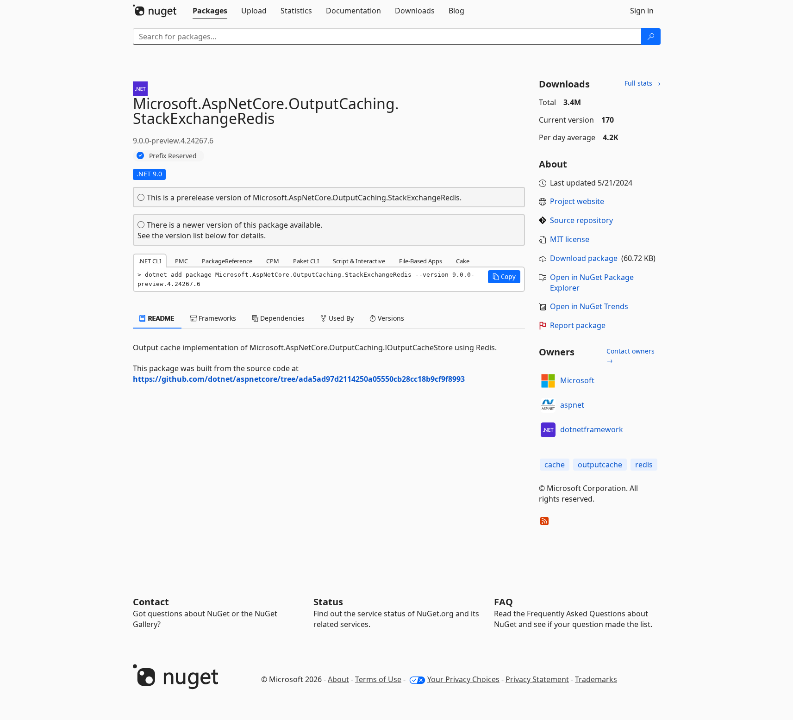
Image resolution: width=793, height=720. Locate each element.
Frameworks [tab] (216, 318)
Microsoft (577, 380)
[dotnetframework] (548, 430)
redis (644, 464)
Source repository (581, 220)
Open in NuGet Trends (589, 306)
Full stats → (642, 83)
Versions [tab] (390, 318)
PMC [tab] (181, 261)
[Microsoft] (548, 380)
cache (554, 464)
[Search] (651, 36)
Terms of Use (378, 679)
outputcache (600, 464)
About (338, 679)
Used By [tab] (340, 318)
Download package (584, 258)
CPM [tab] (272, 261)
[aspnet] (548, 405)
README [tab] (160, 318)
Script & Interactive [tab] (359, 261)
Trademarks (596, 679)
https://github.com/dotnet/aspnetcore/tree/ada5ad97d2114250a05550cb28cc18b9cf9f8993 (299, 379)
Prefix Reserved (173, 155)
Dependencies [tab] (281, 318)
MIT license (569, 239)
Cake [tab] (462, 261)
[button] (504, 276)
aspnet (572, 405)
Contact (151, 602)
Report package (578, 325)
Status (328, 602)
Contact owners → (630, 356)
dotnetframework (591, 429)
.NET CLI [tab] (149, 261)
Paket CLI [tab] (306, 261)
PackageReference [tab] (227, 261)
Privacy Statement (537, 679)
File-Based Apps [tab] (420, 261)
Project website (577, 201)
